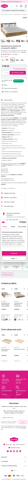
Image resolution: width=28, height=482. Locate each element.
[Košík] (21, 6)
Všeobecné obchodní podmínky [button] (9, 465)
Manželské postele (17, 14)
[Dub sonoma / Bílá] (17, 60)
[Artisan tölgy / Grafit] (13, 60)
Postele (10, 14)
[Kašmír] (22, 60)
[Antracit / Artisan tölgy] (3, 60)
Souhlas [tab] (4, 226)
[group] (14, 30)
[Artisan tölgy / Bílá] (8, 60)
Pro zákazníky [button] (4, 461)
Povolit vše (14, 253)
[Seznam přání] (17, 6)
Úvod (2, 14)
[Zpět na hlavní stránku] (4, 6)
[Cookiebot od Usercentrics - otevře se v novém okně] (19, 222)
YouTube (14, 451)
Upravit (13, 258)
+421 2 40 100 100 (13, 219)
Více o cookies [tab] (22, 226)
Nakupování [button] (4, 457)
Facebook (8, 451)
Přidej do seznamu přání (26, 36)
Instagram (11, 451)
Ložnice (6, 14)
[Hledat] (3, 10)
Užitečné (17, 267)
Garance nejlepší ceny (20, 68)
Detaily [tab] (13, 226)
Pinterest (17, 451)
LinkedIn (20, 451)
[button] (14, 81)
